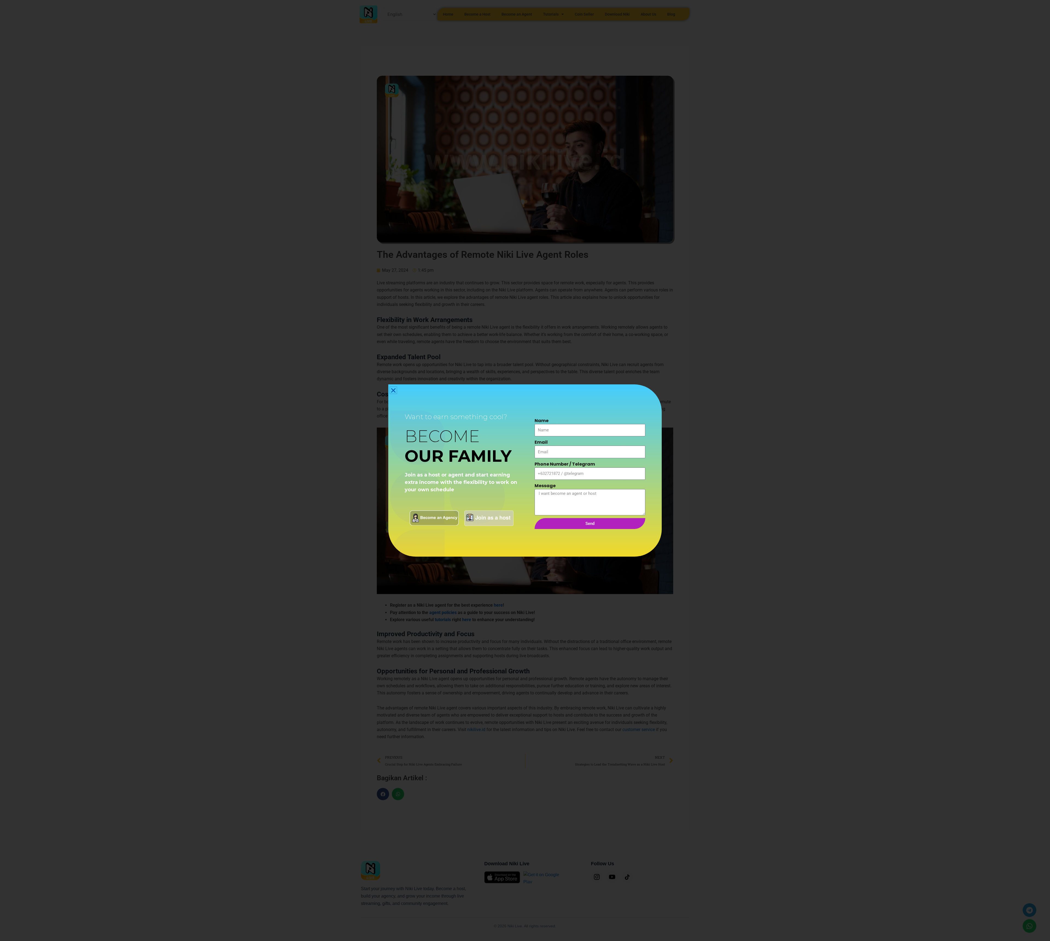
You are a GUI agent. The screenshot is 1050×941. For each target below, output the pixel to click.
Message (545, 486)
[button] (393, 390)
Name (542, 420)
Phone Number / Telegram (565, 464)
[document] (525, 470)
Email (541, 442)
